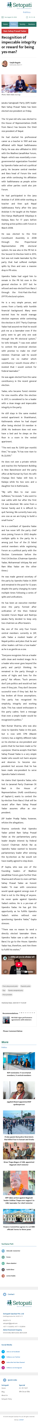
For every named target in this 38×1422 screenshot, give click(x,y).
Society (22, 24)
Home (4, 1388)
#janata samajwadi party (15, 990)
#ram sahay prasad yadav (10, 986)
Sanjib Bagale (15, 62)
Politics (13, 24)
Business (31, 24)
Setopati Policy (7, 1399)
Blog (3, 1392)
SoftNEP (21, 1420)
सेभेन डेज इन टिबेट (24, 1392)
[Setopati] (19, 1303)
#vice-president (7, 994)
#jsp (4, 990)
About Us (5, 1395)
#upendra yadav (25, 986)
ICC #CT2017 (23, 1388)
